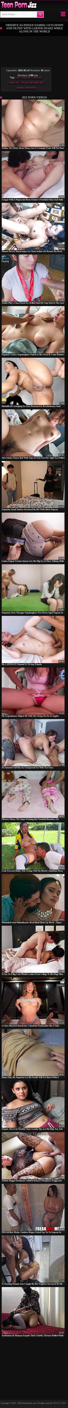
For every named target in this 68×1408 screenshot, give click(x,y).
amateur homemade (26, 87)
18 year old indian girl (32, 82)
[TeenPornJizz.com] (18, 5)
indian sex (14, 82)
